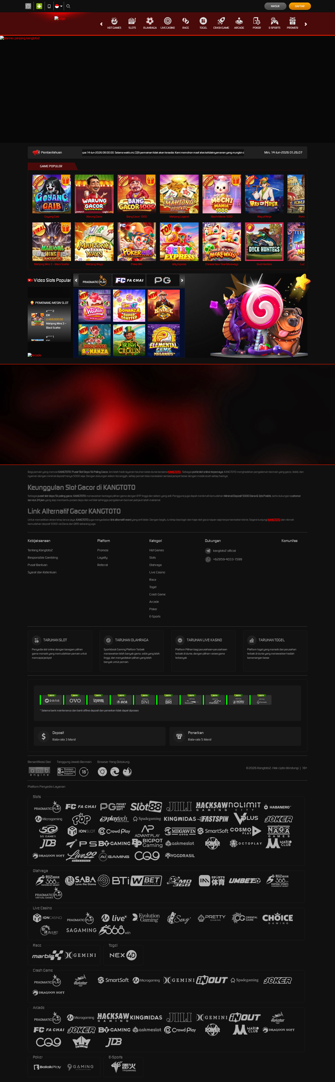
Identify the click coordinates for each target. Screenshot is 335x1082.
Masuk (275, 6)
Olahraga (150, 27)
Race (185, 27)
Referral (102, 565)
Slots (132, 27)
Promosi (292, 27)
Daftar (300, 6)
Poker (257, 27)
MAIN (55, 194)
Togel (203, 27)
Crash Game (221, 27)
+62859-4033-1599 (227, 559)
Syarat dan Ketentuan (42, 572)
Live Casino (168, 27)
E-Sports (274, 27)
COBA (97, 301)
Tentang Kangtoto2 (40, 550)
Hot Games (114, 27)
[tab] (95, 280)
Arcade (239, 27)
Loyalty (102, 557)
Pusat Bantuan (37, 565)
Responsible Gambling (43, 557)
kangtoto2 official (224, 551)
